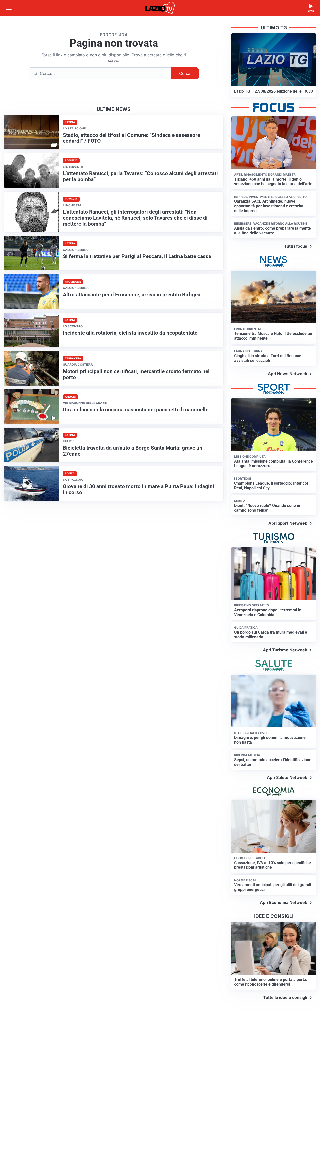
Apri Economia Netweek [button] (283, 902)
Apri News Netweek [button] (287, 373)
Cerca (184, 73)
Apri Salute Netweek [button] (287, 777)
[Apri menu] (9, 8)
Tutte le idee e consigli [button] (285, 997)
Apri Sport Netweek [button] (287, 523)
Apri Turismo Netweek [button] (285, 649)
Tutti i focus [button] (295, 246)
